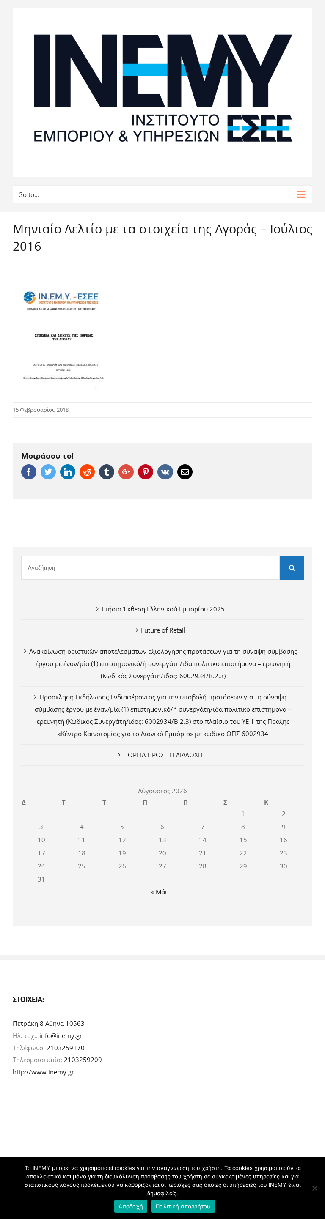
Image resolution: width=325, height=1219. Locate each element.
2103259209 (83, 1059)
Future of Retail (163, 630)
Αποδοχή (130, 1206)
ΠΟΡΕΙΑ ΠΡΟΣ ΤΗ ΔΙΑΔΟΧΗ (163, 755)
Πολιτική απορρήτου (183, 1206)
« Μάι (159, 892)
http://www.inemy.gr (43, 1072)
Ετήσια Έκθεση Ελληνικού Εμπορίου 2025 (163, 609)
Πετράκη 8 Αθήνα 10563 (49, 1023)
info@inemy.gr (60, 1035)
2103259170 (66, 1048)
